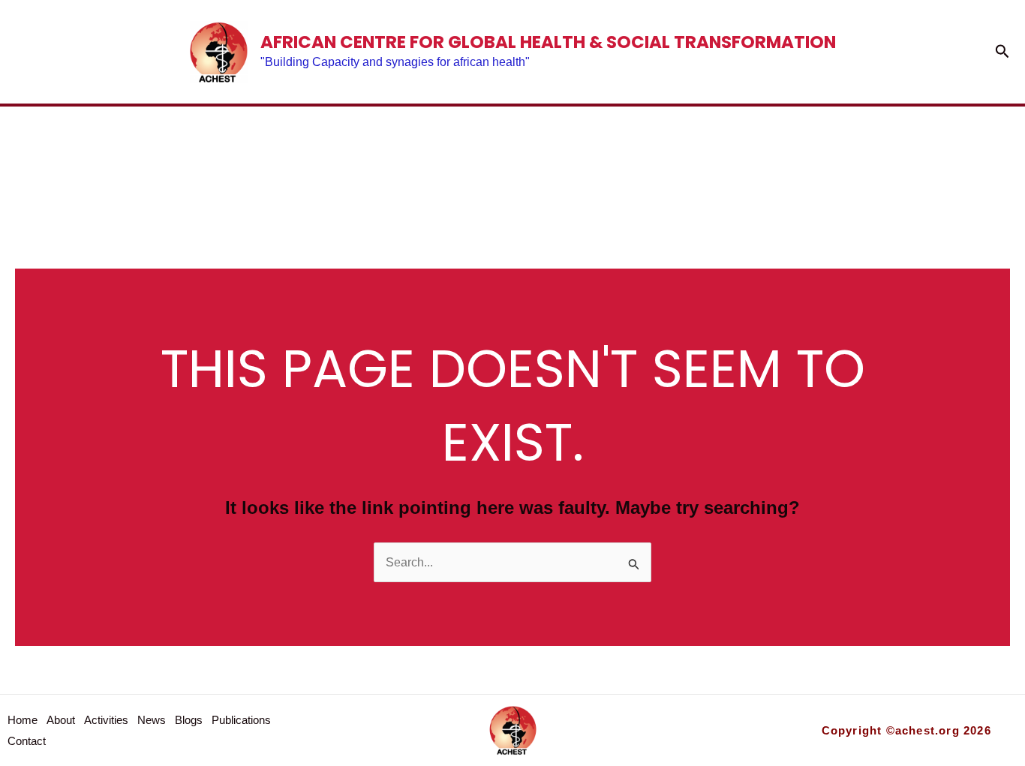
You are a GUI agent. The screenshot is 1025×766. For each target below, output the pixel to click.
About (219, 163)
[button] (1002, 51)
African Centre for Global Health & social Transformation (548, 42)
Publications (711, 163)
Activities (345, 163)
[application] (795, 163)
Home (119, 163)
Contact (887, 163)
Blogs (565, 163)
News (465, 163)
